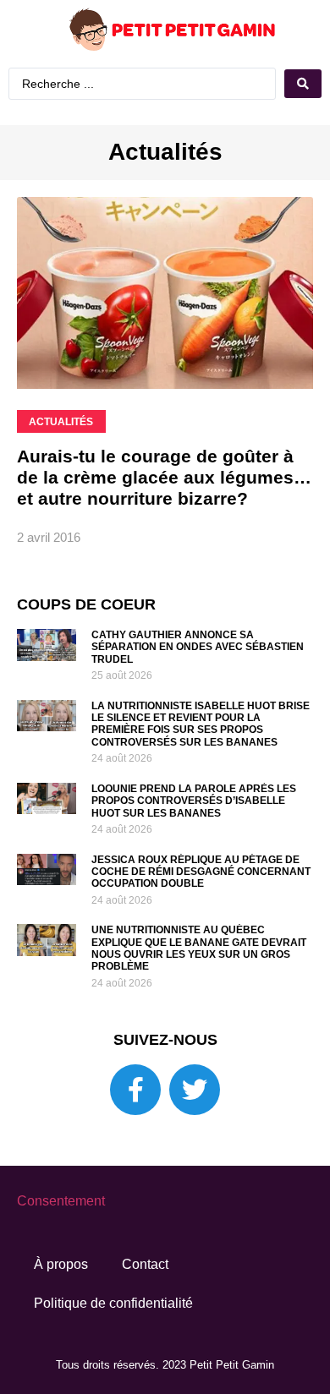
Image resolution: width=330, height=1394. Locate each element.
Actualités (165, 180)
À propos (61, 1293)
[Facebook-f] (135, 1118)
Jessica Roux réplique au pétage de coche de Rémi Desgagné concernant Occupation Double (201, 901)
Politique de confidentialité (113, 1332)
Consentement (61, 1229)
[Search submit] (169, 114)
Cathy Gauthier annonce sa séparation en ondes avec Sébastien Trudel (197, 676)
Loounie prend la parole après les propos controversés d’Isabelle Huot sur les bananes (193, 830)
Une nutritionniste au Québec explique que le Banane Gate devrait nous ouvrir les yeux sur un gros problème (198, 977)
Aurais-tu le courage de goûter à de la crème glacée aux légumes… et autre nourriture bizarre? (164, 506)
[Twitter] (194, 1118)
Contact (145, 1293)
